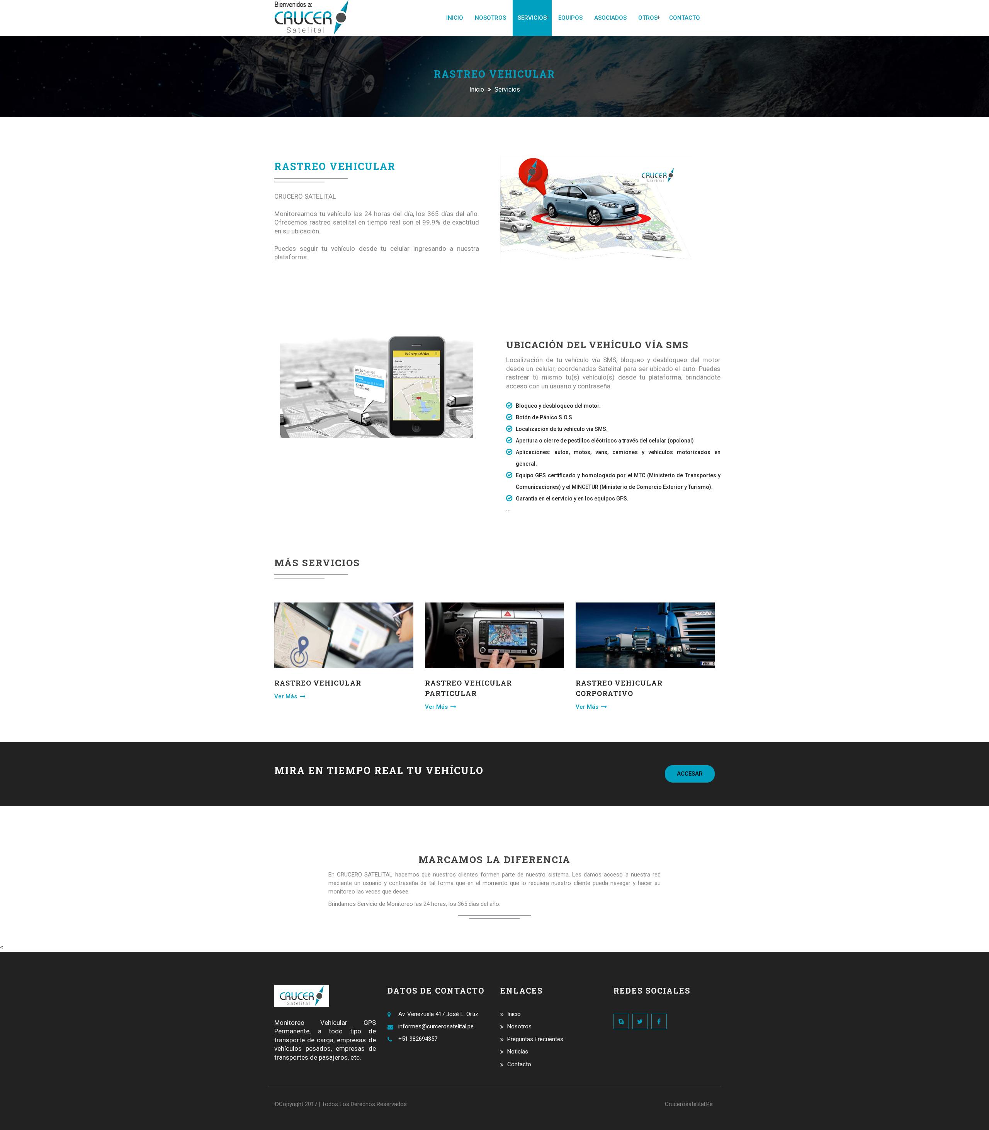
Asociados (610, 17)
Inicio (454, 17)
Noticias (517, 1051)
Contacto (684, 17)
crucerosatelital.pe (689, 1104)
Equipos (570, 17)
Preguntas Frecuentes (535, 1039)
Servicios (532, 17)
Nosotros (490, 17)
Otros (648, 17)
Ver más (286, 696)
